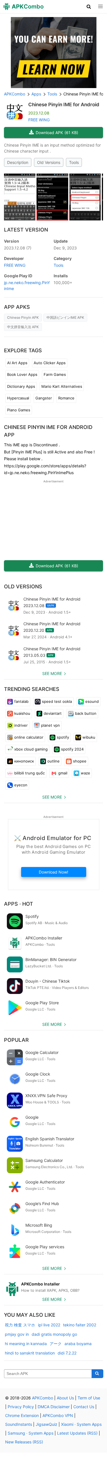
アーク (56, 1343)
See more (52, 673)
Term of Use (89, 1397)
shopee (79, 761)
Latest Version (26, 230)
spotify (63, 737)
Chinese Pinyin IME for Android (63, 104)
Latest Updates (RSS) (77, 1433)
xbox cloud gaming (31, 749)
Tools (74, 162)
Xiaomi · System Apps (81, 1424)
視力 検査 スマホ (20, 1324)
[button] (89, 6)
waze (85, 773)
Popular (16, 1040)
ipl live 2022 (49, 1324)
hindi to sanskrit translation (30, 1353)
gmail (62, 773)
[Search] (97, 1373)
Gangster (43, 398)
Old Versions (48, 162)
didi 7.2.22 (67, 1353)
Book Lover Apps (22, 374)
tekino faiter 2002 (79, 1324)
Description (17, 162)
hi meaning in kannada (26, 1343)
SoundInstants (18, 1424)
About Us (65, 1397)
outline (53, 761)
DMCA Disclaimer (54, 1406)
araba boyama (78, 1343)
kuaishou (22, 713)
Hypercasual (18, 398)
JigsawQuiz (46, 1424)
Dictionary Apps (21, 386)
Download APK (57, 132)
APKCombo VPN (58, 1415)
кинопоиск (24, 761)
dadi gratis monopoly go (54, 1334)
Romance (66, 398)
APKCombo (14, 93)
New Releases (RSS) (24, 1441)
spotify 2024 (72, 749)
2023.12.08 (17, 247)
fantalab (21, 701)
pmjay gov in (17, 1334)
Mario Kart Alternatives (61, 386)
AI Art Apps (17, 363)
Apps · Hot (18, 904)
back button (85, 713)
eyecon (20, 785)
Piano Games (18, 410)
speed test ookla (57, 701)
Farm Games (55, 374)
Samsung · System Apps (30, 1433)
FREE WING (39, 119)
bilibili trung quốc (29, 773)
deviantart (53, 713)
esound (92, 701)
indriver (21, 725)
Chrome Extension (22, 1415)
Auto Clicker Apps (50, 363)
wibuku (88, 737)
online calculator (28, 737)
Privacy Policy (21, 1406)
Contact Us (83, 1406)
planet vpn (50, 725)
